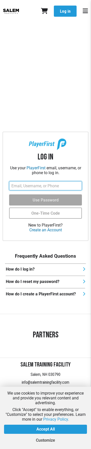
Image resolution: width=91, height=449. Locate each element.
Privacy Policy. (56, 419)
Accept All (45, 429)
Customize (45, 440)
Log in (65, 11)
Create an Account (45, 230)
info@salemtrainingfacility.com (45, 382)
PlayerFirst (36, 168)
